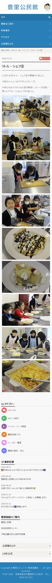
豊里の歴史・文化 (16, 450)
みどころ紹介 (13, 418)
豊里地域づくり (14, 434)
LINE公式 (7, 553)
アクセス (5, 37)
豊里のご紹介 (7, 23)
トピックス (12, 410)
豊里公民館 (6, 522)
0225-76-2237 (26, 577)
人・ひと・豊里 (14, 442)
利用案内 (5, 30)
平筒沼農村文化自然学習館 (13, 534)
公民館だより (7, 43)
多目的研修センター (9, 528)
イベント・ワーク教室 (17, 426)
